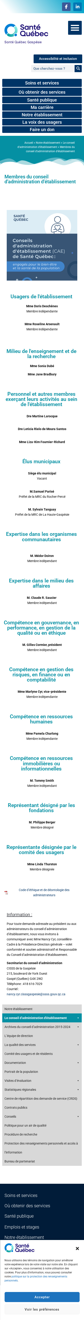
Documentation (15, 1063)
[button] (77, 1248)
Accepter (42, 1297)
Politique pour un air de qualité (25, 1125)
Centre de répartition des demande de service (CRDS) (40, 1098)
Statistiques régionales (20, 1089)
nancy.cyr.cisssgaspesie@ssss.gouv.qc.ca (36, 994)
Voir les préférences (42, 1309)
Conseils (10, 1116)
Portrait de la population (21, 1071)
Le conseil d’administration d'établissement (35, 1018)
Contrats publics (15, 1107)
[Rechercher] (78, 68)
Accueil (28, 142)
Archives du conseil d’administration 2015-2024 (37, 1027)
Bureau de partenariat (19, 1161)
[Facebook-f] (66, 6)
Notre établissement (48, 142)
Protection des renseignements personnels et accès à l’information (41, 1148)
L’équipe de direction (18, 1036)
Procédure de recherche (20, 1134)
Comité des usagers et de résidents (28, 1054)
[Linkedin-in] (77, 6)
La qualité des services (20, 1045)
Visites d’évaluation (17, 1080)
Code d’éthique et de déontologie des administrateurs (44, 892)
